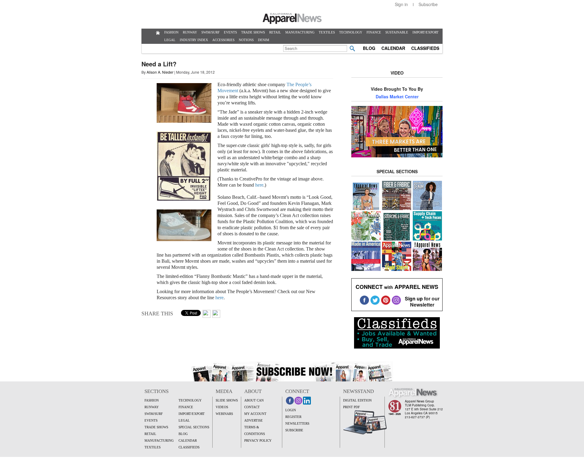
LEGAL (170, 40)
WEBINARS (224, 414)
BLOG (369, 48)
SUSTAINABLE (396, 32)
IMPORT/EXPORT (425, 32)
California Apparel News (292, 18)
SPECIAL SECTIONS (194, 427)
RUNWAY (190, 32)
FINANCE (374, 32)
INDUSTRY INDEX (194, 40)
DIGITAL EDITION (357, 400)
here (259, 185)
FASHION (171, 32)
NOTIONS (246, 40)
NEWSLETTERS (297, 423)
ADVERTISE (253, 420)
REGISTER (293, 417)
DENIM (263, 40)
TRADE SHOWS (253, 32)
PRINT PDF (351, 407)
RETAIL (275, 32)
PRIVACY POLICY (258, 440)
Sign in (401, 4)
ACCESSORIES (223, 40)
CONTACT (252, 407)
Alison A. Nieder (160, 72)
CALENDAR (393, 48)
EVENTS (230, 32)
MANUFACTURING (300, 32)
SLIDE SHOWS (227, 400)
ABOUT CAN (254, 400)
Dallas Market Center (397, 96)
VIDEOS (222, 407)
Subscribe (428, 4)
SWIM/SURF (210, 32)
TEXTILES (327, 32)
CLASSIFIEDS (425, 48)
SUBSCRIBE (294, 430)
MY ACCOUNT (255, 414)
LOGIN (290, 410)
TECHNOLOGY (350, 32)
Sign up (414, 298)
